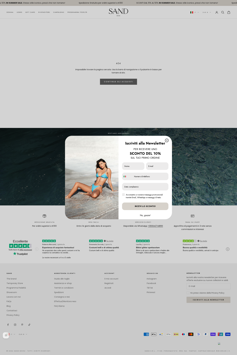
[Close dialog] (166, 140)
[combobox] (127, 176)
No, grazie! (145, 215)
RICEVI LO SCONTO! (145, 206)
